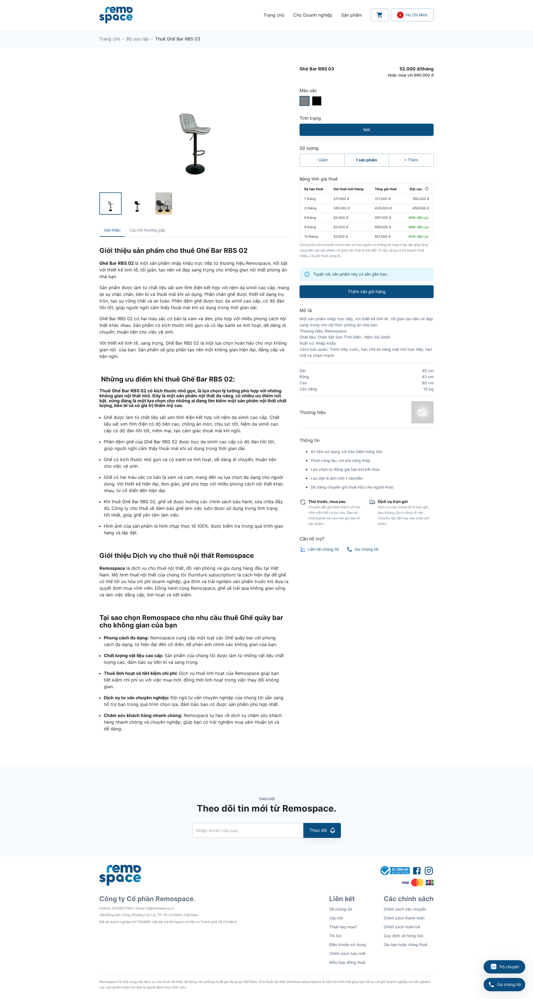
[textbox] (195, 493)
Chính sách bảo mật (347, 953)
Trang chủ (109, 39)
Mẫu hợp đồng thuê (347, 962)
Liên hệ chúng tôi (323, 549)
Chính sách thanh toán (404, 918)
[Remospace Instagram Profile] (429, 870)
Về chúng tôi (340, 909)
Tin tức (335, 935)
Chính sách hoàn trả (402, 926)
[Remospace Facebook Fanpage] (417, 870)
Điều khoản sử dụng (347, 944)
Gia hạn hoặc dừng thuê (405, 944)
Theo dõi (318, 830)
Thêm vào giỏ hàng (366, 291)
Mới (366, 129)
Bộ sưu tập (137, 39)
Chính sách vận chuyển (405, 909)
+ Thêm (411, 159)
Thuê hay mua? (343, 926)
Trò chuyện (509, 966)
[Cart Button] (380, 15)
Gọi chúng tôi (509, 984)
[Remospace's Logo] (116, 15)
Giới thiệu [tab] (112, 230)
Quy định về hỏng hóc (404, 935)
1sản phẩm (366, 159)
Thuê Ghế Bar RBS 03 (177, 39)
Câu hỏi (336, 918)
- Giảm (322, 159)
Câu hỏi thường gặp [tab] (147, 230)
